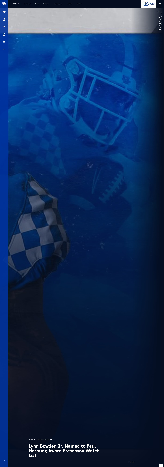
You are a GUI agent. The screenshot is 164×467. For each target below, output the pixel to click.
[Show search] (160, 4)
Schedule (46, 4)
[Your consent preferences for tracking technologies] (161, 465)
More (78, 4)
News (37, 4)
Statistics (57, 4)
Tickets (69, 4)
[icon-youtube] (160, 29)
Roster (26, 4)
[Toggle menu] (4, 460)
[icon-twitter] (160, 18)
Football (16, 4)
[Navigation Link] (4, 12)
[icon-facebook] (160, 12)
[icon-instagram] (160, 23)
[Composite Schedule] (4, 19)
